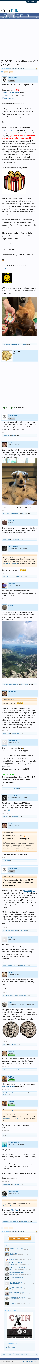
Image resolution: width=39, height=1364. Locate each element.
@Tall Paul (14, 1210)
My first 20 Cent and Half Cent (17, 1267)
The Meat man (13, 1303)
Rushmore (12, 1269)
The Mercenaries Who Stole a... (17, 1263)
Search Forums (6, 17)
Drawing (5, 92)
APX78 (9, 684)
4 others (24, 344)
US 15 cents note (13, 1253)
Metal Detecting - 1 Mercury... (16, 1258)
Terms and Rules (26, 1361)
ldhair (10, 1289)
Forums (11, 14)
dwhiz (10, 1279)
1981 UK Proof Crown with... (16, 1282)
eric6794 (9, 344)
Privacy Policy (34, 1361)
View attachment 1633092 (10, 563)
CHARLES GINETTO (14, 1284)
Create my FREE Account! (19, 1238)
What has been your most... (16, 1287)
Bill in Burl (11, 521)
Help (37, 1359)
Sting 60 (5, 344)
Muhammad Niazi (13, 1293)
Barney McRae (13, 1298)
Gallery (28, 14)
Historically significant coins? (16, 1272)
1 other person (24, 684)
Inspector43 (12, 1249)
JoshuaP (11, 605)
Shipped (5, 95)
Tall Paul (11, 1077)
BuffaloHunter (15, 344)
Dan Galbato (12, 443)
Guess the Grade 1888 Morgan (17, 1297)
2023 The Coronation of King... (17, 1277)
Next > (10, 72)
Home (4, 14)
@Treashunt (14, 92)
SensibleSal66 (6, 435)
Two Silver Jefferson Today (16, 1248)
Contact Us (32, 1359)
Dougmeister (12, 1274)
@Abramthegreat (8, 1086)
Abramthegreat (6, 1092)
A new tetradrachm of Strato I (16, 1292)
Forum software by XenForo (8, 1361)
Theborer (11, 972)
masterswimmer (22, 1092)
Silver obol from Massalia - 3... (17, 1302)
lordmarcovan (12, 77)
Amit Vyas (12, 1264)
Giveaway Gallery (8, 130)
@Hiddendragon (29, 891)
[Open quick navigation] (36, 1354)
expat (13, 435)
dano (10, 937)
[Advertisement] (19, 40)
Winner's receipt (8, 98)
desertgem (11, 583)
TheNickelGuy (12, 741)
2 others (24, 513)
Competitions (19, 14)
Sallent (11, 1254)
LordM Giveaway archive (11, 268)
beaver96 (11, 1051)
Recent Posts (15, 17)
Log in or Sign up (31, 1)
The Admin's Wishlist (10, 1347)
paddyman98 (12, 1259)
